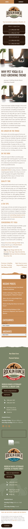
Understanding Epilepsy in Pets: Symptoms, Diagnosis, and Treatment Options (13, 311)
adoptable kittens (6, 170)
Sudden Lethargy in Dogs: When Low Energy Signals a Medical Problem (13, 294)
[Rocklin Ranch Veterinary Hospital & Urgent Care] (14, 12)
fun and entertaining (16, 217)
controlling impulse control (17, 215)
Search (23, 277)
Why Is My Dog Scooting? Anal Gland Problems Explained (13, 288)
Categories (5, 323)
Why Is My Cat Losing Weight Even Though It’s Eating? (12, 299)
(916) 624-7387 (15, 29)
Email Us (9, 412)
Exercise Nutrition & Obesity (17, 254)
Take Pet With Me (20, 252)
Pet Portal (7, 394)
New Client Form (14, 353)
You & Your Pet (8, 256)
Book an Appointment (10, 390)
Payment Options (14, 358)
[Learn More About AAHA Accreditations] (14, 442)
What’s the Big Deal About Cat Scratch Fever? (13, 305)
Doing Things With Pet (13, 250)
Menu (7, 2)
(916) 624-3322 (15, 40)
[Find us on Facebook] (3, 426)
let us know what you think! (12, 242)
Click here (14, 520)
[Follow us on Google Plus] (9, 426)
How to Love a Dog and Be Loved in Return (21, 265)
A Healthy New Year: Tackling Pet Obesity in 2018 (6, 265)
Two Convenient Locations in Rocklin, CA (14, 22)
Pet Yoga (11, 252)
